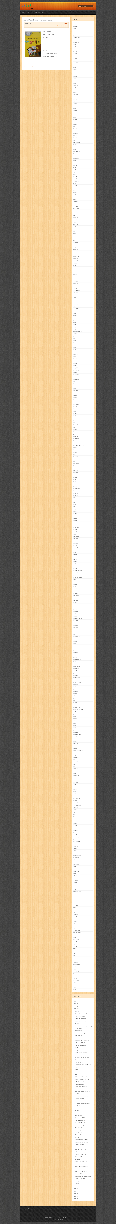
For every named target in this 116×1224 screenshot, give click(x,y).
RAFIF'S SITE (31, 12)
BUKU (42, 12)
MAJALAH (37, 12)
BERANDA (24, 12)
